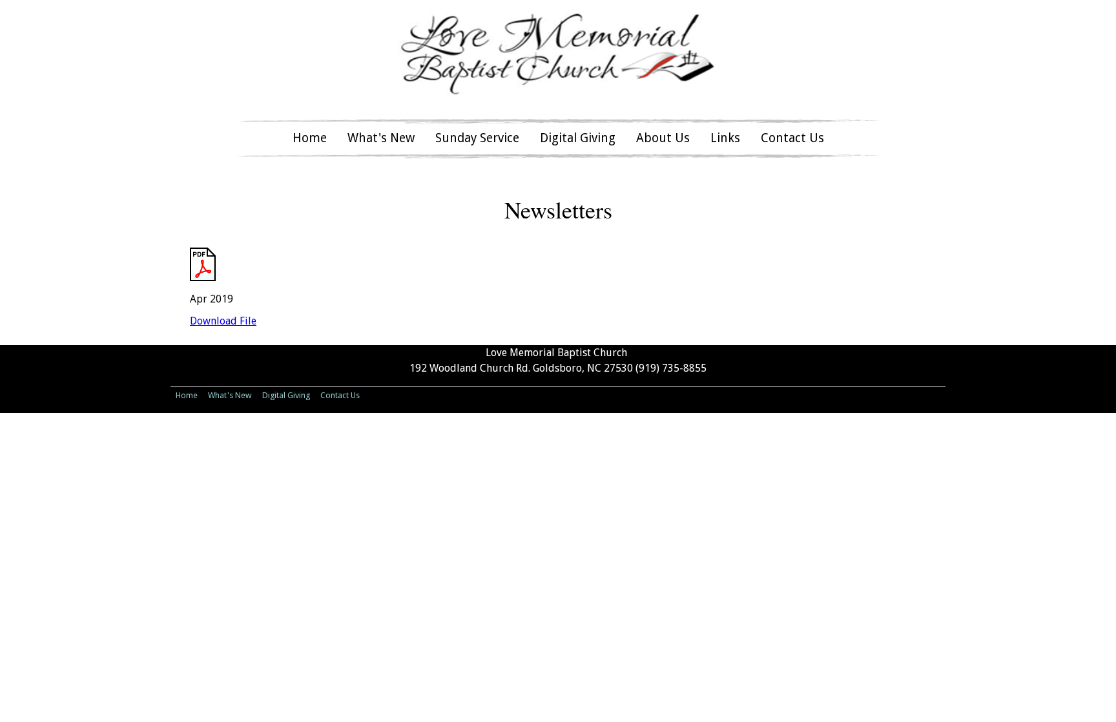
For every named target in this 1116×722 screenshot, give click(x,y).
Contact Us (792, 138)
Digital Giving (577, 138)
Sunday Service (477, 138)
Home (310, 138)
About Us (663, 138)
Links (725, 138)
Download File (223, 321)
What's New (381, 138)
